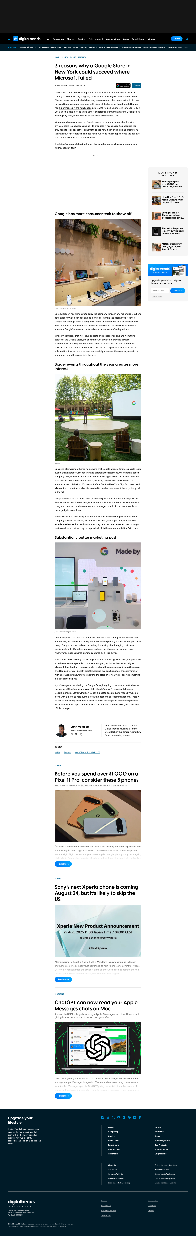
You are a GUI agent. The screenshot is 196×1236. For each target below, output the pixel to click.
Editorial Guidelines (116, 1178)
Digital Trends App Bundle (165, 1183)
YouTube (118, 1117)
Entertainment (114, 1149)
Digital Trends (22, 42)
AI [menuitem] (48, 39)
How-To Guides (161, 1149)
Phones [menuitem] (70, 39)
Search (187, 38)
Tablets (158, 1127)
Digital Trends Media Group (23, 1226)
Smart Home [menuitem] (138, 39)
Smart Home (113, 1145)
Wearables (159, 1132)
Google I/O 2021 (111, 115)
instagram (72, 734)
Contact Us (112, 1169)
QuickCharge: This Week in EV (87, 752)
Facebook (102, 1117)
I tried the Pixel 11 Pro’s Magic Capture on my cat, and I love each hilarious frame (172, 201)
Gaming (111, 1136)
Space (157, 1136)
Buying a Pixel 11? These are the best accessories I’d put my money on (173, 216)
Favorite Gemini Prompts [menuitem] (154, 47)
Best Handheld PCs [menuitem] (89, 47)
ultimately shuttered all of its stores (77, 137)
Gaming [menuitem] (81, 39)
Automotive (113, 1154)
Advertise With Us (115, 1174)
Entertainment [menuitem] (96, 39)
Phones (111, 1127)
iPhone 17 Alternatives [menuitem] (131, 47)
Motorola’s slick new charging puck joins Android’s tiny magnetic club (172, 247)
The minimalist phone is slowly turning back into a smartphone (173, 231)
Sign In (176, 38)
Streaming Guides (162, 1140)
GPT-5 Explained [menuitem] (175, 47)
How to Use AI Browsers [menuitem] (109, 47)
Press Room (152, 1206)
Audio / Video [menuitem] (113, 39)
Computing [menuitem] (58, 39)
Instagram (108, 1117)
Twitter (113, 1117)
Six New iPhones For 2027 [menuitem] (50, 47)
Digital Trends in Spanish (165, 1178)
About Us (112, 1165)
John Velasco (62, 85)
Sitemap (151, 1211)
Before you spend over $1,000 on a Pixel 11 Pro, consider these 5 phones (172, 185)
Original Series (161, 1154)
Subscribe (177, 290)
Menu (9, 38)
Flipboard (140, 1117)
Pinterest (129, 1117)
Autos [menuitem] (126, 39)
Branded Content (162, 1169)
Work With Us (106, 1206)
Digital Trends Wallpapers (165, 1174)
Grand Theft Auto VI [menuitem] (27, 47)
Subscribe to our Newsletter (166, 1165)
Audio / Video (114, 1140)
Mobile (57, 752)
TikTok (124, 1117)
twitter (81, 734)
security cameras (78, 325)
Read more (63, 863)
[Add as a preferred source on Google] (123, 85)
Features (67, 752)
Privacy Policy (157, 297)
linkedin (76, 734)
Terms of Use (106, 1216)
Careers (104, 1201)
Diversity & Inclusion (108, 1211)
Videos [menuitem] (151, 39)
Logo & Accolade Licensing (119, 1183)
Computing (113, 1132)
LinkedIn (134, 1117)
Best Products (161, 1145)
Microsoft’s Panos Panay (82, 480)
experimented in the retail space (75, 107)
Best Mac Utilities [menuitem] (71, 47)
